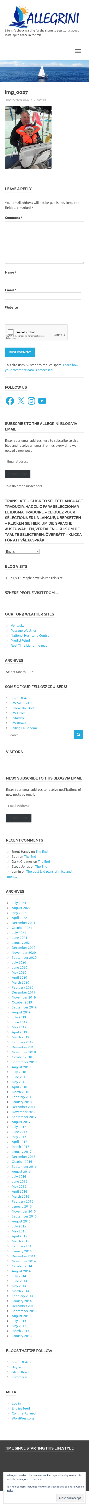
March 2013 (20, 1330)
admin (41, 99)
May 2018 (19, 1082)
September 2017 (24, 1116)
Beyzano (18, 1367)
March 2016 (20, 1196)
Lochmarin (19, 1377)
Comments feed (24, 1413)
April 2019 (19, 1032)
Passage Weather (23, 630)
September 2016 (24, 1166)
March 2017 (20, 1146)
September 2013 (24, 1311)
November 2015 (24, 1211)
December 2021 (23, 922)
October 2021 (22, 927)
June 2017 (19, 1131)
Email (10, 290)
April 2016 (19, 1191)
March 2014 (20, 1291)
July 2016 (19, 1176)
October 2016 (22, 1161)
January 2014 (22, 1301)
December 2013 (23, 1306)
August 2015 (21, 1221)
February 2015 (22, 1246)
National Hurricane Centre (30, 635)
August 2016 (21, 1171)
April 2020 (19, 977)
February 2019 (22, 1042)
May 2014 (19, 1286)
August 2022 (21, 907)
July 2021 (19, 932)
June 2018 (19, 1077)
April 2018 (19, 1087)
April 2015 (19, 1236)
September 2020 (24, 957)
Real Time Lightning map (29, 645)
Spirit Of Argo (21, 698)
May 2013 (19, 1325)
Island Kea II (20, 1372)
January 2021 (22, 942)
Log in (16, 1403)
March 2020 (20, 982)
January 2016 (22, 1206)
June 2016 (19, 1181)
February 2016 (22, 1201)
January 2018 (22, 1102)
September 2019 (24, 1007)
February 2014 (22, 1296)
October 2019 (22, 1002)
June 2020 (19, 967)
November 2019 (24, 997)
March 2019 (20, 1037)
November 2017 (24, 1111)
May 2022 (19, 912)
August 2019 (21, 1012)
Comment (14, 217)
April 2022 (19, 917)
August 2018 (21, 1067)
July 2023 (19, 902)
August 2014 (21, 1271)
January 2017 (22, 1151)
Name (11, 272)
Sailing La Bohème (24, 728)
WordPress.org (23, 1418)
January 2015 (22, 1251)
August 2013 (21, 1316)
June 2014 (19, 1281)
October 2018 (22, 1057)
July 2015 (19, 1226)
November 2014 (24, 1261)
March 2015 (20, 1241)
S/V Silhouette (21, 703)
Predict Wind (20, 640)
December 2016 (23, 1156)
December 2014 (23, 1256)
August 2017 (21, 1121)
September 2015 (24, 1216)
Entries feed (21, 1408)
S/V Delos (18, 713)
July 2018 (19, 1072)
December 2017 (23, 1106)
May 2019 (19, 1027)
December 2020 (23, 947)
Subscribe (17, 474)
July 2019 (19, 1017)
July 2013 (19, 1320)
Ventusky (17, 625)
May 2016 (19, 1186)
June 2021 (19, 937)
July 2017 (19, 1126)
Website (11, 307)
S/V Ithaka (18, 723)
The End (42, 851)
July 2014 (19, 1276)
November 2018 (24, 1052)
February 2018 (22, 1097)
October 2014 (22, 1266)
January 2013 (22, 1335)
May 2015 (19, 1231)
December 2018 (23, 1047)
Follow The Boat (23, 708)
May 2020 (19, 972)
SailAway (17, 718)
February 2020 (22, 987)
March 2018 (20, 1092)
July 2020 (19, 962)
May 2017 (19, 1136)
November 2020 (24, 952)
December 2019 (23, 992)
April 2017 (19, 1141)
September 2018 (24, 1062)
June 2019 (19, 1022)
